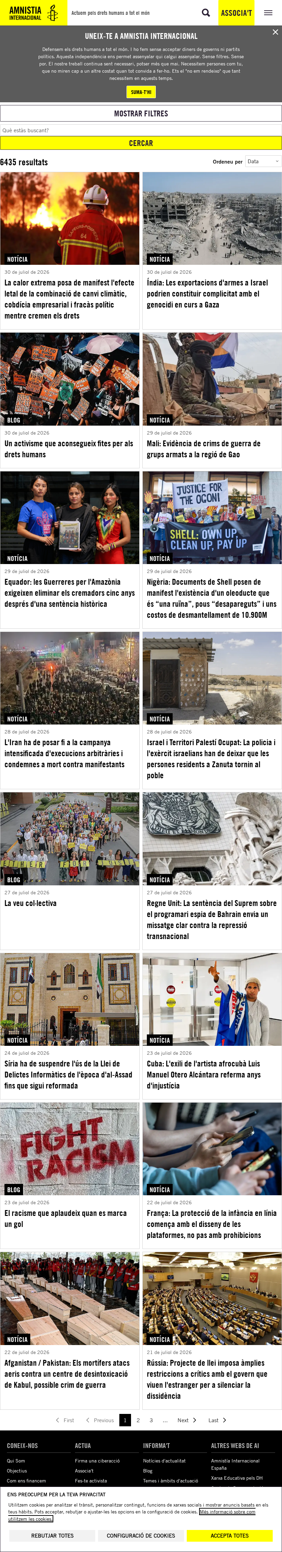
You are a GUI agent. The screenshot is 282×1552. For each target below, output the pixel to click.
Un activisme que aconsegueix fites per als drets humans (68, 448)
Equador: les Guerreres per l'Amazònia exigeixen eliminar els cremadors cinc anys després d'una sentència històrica (69, 592)
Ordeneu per (227, 161)
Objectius (17, 1470)
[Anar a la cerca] (206, 12)
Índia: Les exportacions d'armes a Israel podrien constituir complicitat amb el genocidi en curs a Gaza (207, 293)
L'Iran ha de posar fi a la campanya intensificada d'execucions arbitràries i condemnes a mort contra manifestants (64, 753)
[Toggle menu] (268, 12)
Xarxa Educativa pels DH (237, 1478)
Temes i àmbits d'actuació (170, 1480)
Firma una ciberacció (97, 1461)
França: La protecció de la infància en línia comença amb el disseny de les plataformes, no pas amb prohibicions (212, 1224)
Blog (147, 1470)
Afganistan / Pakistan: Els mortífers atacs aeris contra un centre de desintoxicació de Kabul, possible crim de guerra (67, 1373)
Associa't (236, 13)
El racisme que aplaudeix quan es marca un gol (65, 1218)
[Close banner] (275, 32)
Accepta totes (230, 1535)
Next (182, 1420)
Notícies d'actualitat (164, 1461)
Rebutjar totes (52, 1535)
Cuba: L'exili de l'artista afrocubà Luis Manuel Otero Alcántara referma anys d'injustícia (204, 1074)
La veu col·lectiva (30, 903)
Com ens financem (26, 1480)
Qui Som (16, 1461)
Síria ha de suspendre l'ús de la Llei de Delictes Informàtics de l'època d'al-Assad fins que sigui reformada (68, 1074)
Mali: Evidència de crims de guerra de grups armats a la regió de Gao (204, 448)
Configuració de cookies (141, 1535)
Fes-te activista (91, 1480)
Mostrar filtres (141, 113)
